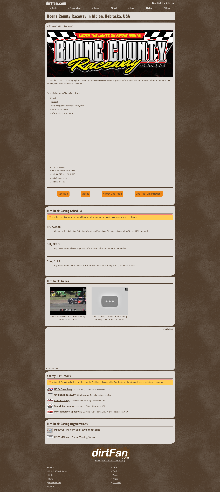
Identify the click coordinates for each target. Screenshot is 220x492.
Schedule (63, 194)
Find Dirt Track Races (163, 3)
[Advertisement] (110, 349)
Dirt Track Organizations (149, 194)
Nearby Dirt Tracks (112, 194)
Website (53, 98)
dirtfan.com (56, 3)
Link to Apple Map (58, 181)
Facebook (54, 102)
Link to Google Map (58, 178)
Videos (85, 194)
